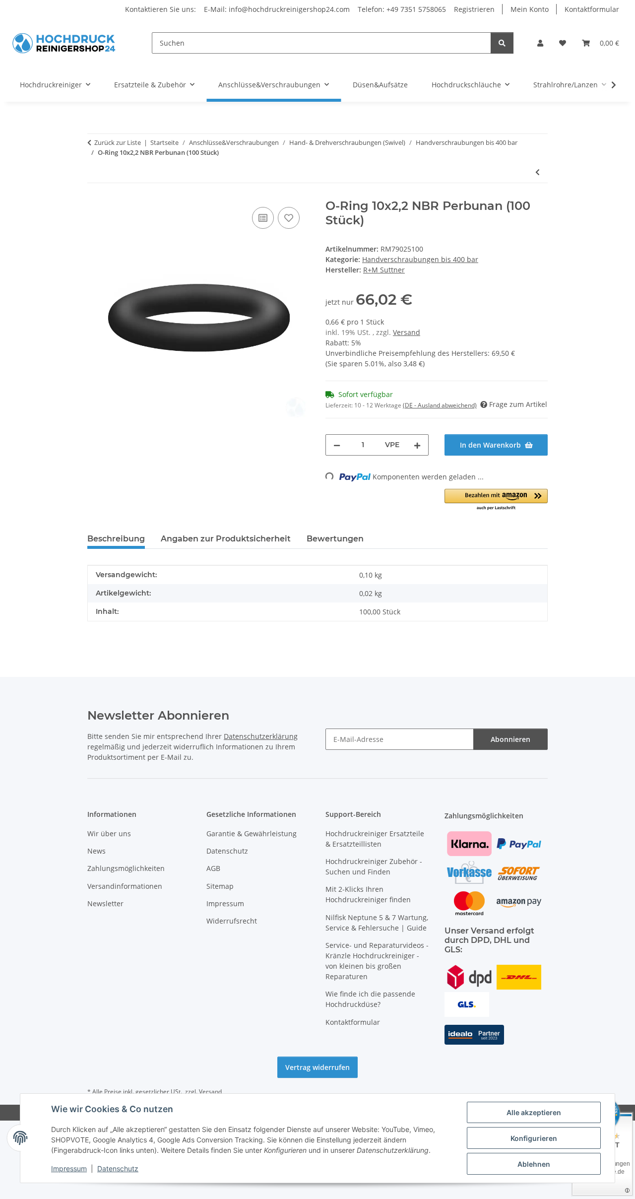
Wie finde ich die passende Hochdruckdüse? (370, 999)
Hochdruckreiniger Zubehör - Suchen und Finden (373, 866)
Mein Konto (529, 9)
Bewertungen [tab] (335, 538)
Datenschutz (117, 1168)
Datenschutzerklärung (261, 736)
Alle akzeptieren (534, 1112)
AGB (213, 868)
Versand (406, 332)
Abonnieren (510, 739)
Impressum (69, 1168)
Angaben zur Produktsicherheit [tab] (226, 538)
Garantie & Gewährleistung (251, 833)
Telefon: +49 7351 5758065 (402, 9)
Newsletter (105, 903)
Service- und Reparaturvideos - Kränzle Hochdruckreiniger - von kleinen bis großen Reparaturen (377, 960)
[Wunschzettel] (562, 43)
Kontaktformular (592, 9)
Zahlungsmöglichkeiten (126, 868)
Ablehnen (533, 1164)
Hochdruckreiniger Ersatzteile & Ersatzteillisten (374, 839)
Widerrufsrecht (231, 921)
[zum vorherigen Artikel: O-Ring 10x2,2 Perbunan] (537, 172)
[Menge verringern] (337, 445)
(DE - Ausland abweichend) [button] (440, 405)
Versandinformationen (124, 886)
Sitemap (220, 886)
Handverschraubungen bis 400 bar (420, 259)
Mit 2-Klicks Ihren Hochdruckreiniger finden (368, 894)
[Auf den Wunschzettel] (289, 218)
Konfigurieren (533, 1138)
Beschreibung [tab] (116, 538)
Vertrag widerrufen (317, 1067)
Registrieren (474, 9)
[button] (540, 43)
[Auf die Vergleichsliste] (263, 218)
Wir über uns (109, 833)
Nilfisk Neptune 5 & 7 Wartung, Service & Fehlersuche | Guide (376, 923)
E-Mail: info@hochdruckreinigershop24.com (277, 9)
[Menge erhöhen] (417, 445)
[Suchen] (502, 43)
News (96, 851)
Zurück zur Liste (117, 142)
